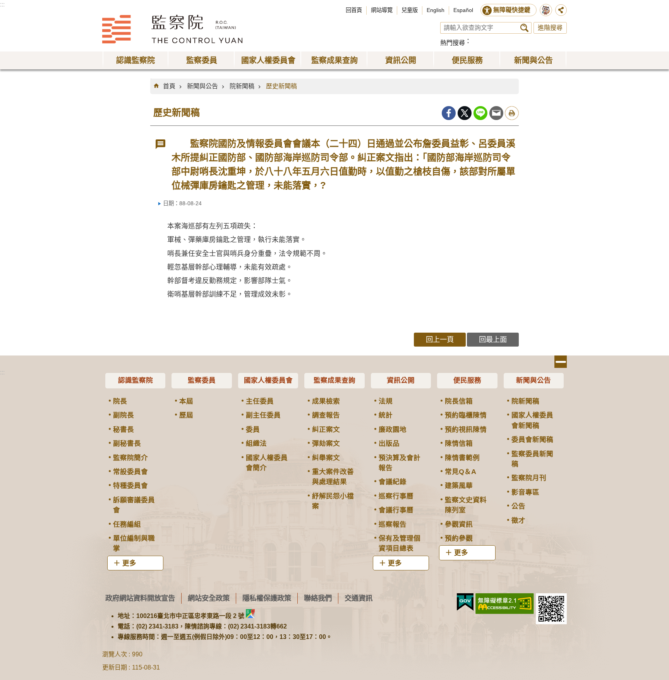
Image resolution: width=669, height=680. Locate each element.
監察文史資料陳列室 (466, 505)
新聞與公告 (202, 86)
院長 (120, 401)
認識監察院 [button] (135, 60)
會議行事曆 (396, 510)
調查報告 (326, 415)
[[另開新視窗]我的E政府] (465, 602)
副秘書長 (127, 443)
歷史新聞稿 (281, 86)
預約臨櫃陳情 (466, 415)
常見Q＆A (460, 472)
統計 (386, 415)
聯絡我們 (318, 598)
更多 (129, 563)
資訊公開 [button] (400, 60)
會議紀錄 (393, 482)
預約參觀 (459, 538)
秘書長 (123, 429)
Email (496, 113)
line (480, 113)
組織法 (256, 443)
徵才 (518, 520)
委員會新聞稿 (532, 439)
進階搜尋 (550, 27)
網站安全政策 (209, 598)
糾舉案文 (326, 458)
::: (2, 4)
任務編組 (127, 524)
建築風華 (459, 485)
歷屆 (186, 415)
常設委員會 (130, 472)
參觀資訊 (459, 524)
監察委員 (202, 380)
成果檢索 (326, 401)
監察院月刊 (528, 478)
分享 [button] (561, 10)
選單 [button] (560, 361)
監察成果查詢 (334, 380)
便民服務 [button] (467, 60)
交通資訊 (358, 598)
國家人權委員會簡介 (267, 463)
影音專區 (525, 492)
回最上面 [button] (493, 339)
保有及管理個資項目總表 (399, 543)
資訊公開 (401, 380)
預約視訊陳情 (466, 429)
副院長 (123, 415)
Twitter (465, 113)
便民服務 (467, 380)
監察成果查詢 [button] (334, 60)
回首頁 (354, 10)
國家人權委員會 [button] (268, 60)
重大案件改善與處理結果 (333, 477)
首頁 (169, 86)
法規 (386, 401)
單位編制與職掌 (134, 543)
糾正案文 (326, 429)
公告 (518, 506)
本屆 (186, 401)
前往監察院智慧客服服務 (546, 10)
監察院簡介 (130, 458)
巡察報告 (393, 524)
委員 (253, 429)
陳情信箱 (459, 443)
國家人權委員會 (268, 380)
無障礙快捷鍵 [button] (511, 10)
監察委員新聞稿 (532, 459)
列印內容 (512, 113)
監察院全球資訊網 (172, 29)
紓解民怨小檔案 (333, 501)
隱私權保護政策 (266, 598)
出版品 (389, 443)
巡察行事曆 (396, 496)
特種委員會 (130, 485)
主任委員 (260, 401)
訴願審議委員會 (134, 505)
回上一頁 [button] (440, 339)
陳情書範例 (462, 458)
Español (463, 10)
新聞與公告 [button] (533, 60)
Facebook (449, 113)
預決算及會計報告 (399, 463)
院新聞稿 (242, 86)
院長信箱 (459, 401)
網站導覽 (382, 10)
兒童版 (409, 10)
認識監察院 (135, 380)
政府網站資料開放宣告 (140, 598)
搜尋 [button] (524, 28)
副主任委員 (263, 415)
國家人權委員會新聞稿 (532, 420)
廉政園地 (393, 429)
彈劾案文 (326, 443)
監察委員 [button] (201, 60)
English (435, 10)
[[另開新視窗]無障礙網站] (504, 603)
